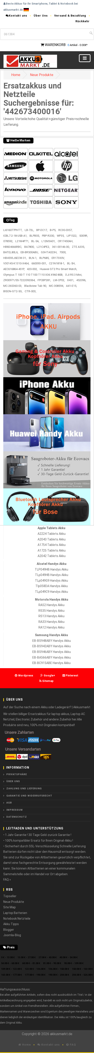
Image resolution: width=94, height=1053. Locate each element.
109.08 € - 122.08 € (11, 969)
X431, (70, 280)
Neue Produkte (41, 75)
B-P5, (53, 230)
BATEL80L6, (10, 252)
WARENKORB (55, 45)
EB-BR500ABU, (30, 252)
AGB (9, 802)
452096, (81, 280)
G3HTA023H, (49, 252)
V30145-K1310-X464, (16, 263)
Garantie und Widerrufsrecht (29, 795)
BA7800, (29, 246)
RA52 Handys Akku (51, 605)
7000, (62, 252)
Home (15, 75)
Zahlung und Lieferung (24, 788)
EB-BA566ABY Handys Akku (51, 657)
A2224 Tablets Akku (52, 533)
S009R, (83, 235)
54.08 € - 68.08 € (10, 963)
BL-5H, (71, 263)
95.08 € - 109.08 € (74, 963)
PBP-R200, (48, 235)
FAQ (72, 1044)
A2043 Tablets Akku (52, 539)
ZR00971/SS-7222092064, (19, 280)
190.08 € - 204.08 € (58, 974)
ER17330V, (58, 258)
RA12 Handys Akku (51, 627)
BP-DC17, (42, 230)
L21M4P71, (22, 241)
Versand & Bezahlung (70, 15)
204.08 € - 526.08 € (82, 974)
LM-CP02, (59, 280)
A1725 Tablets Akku (52, 550)
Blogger (8, 929)
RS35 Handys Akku (51, 610)
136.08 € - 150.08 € (58, 969)
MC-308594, (56, 285)
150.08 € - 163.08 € (82, 969)
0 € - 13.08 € (8, 957)
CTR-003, (30, 291)
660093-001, (39, 263)
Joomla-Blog (12, 935)
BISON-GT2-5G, (13, 291)
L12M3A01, (49, 241)
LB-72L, (29, 230)
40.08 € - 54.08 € (68, 957)
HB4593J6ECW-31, (15, 258)
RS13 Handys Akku (51, 616)
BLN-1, (33, 258)
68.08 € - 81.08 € (31, 963)
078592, (8, 241)
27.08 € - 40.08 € (47, 957)
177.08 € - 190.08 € (35, 974)
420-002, (32, 269)
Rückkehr (82, 21)
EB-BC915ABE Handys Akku (51, 663)
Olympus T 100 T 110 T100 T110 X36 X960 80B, (33, 274)
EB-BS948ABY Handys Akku (51, 640)
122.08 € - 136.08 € (35, 969)
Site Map (9, 907)
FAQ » (7, 879)
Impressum (14, 809)
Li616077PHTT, (13, 230)
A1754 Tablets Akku (52, 545)
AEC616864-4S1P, (14, 269)
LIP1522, (72, 235)
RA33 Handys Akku (51, 621)
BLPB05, (35, 235)
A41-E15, (71, 285)
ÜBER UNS (13, 781)
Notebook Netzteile (16, 918)
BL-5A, (35, 241)
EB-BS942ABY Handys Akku (51, 646)
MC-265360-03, (12, 285)
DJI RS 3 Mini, (73, 274)
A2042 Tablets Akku (52, 556)
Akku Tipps (11, 924)
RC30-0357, (65, 230)
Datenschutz (16, 816)
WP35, (60, 235)
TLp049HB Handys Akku (51, 575)
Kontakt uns (18, 15)
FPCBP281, (44, 280)
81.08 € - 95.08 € (52, 963)
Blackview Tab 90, (35, 285)
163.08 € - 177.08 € (11, 974)
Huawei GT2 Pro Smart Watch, (58, 269)
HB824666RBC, (12, 246)
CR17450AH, (65, 241)
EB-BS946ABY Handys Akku (51, 652)
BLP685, (44, 258)
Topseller (9, 896)
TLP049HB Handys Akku (51, 569)
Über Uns (41, 15)
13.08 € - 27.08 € (26, 957)
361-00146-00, (61, 246)
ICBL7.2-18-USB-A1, (15, 235)
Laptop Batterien (15, 913)
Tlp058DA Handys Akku (51, 586)
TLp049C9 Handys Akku (51, 591)
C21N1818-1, (57, 263)
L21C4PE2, (43, 246)
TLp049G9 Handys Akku (51, 580)
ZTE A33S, (78, 246)
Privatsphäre (16, 774)
